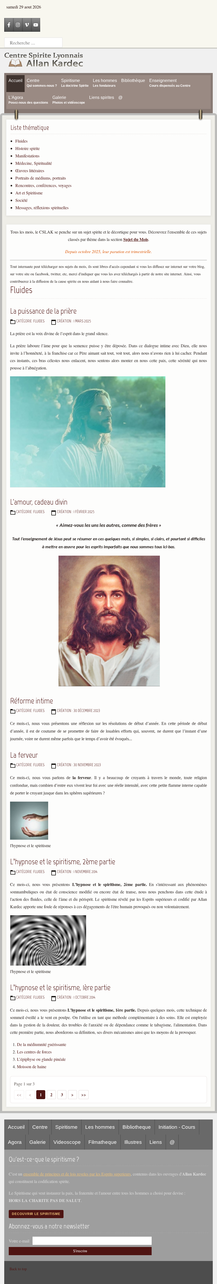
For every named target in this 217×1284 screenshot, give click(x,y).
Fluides (21, 141)
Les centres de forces (34, 1051)
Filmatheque (102, 1142)
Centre (40, 1127)
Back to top (18, 1268)
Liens (156, 1142)
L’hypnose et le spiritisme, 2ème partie (62, 861)
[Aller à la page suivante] (72, 1094)
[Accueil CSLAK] (44, 60)
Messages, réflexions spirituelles (42, 207)
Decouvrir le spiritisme (36, 1214)
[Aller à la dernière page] (84, 1094)
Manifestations (27, 155)
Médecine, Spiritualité (33, 163)
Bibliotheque (137, 1127)
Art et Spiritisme (29, 192)
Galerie (37, 1142)
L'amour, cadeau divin (38, 502)
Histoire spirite (27, 148)
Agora (15, 1142)
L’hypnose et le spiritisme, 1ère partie (60, 987)
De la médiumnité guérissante (41, 1044)
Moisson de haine (31, 1066)
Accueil (16, 1127)
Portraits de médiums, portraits (40, 178)
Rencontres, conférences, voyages (43, 185)
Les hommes (100, 1127)
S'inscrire (80, 1251)
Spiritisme (66, 1127)
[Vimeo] (26, 25)
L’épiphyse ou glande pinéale (41, 1059)
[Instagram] (17, 25)
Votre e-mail (19, 1241)
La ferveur (24, 755)
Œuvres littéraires (29, 170)
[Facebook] (8, 25)
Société (21, 200)
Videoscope (67, 1142)
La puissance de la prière (43, 311)
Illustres (133, 1142)
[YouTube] (35, 25)
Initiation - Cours (177, 1127)
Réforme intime (31, 701)
